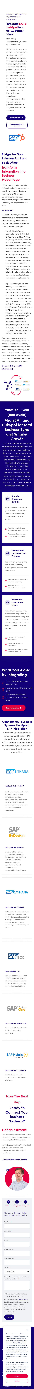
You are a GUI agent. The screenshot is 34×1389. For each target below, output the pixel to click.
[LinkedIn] (3, 1349)
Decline (17, 1381)
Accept (17, 1376)
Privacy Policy (23, 1299)
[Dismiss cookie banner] (27, 1330)
